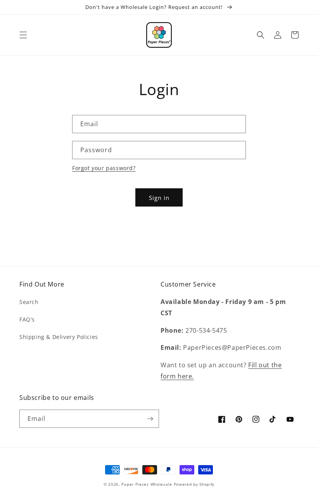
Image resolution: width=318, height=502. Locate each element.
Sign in (159, 197)
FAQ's (27, 319)
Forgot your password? (104, 168)
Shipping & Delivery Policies (58, 336)
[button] (23, 34)
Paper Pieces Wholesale (146, 484)
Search (29, 302)
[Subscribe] (150, 419)
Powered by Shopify (194, 484)
